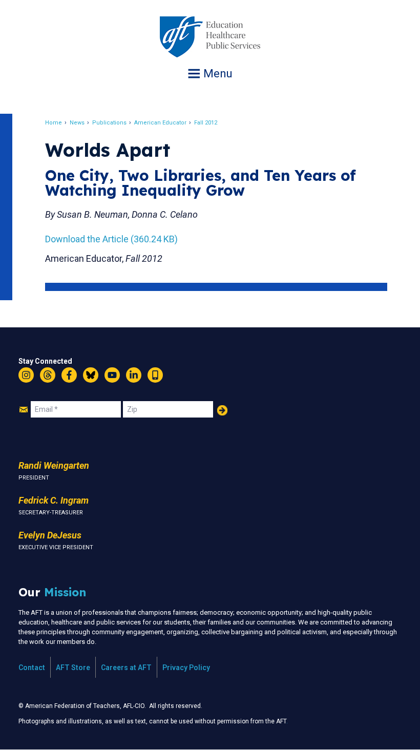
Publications (109, 122)
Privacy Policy (186, 667)
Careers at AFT (126, 667)
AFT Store (73, 667)
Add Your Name (222, 410)
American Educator (160, 122)
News (77, 122)
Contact (31, 667)
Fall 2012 (205, 122)
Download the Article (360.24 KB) (111, 239)
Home (53, 122)
